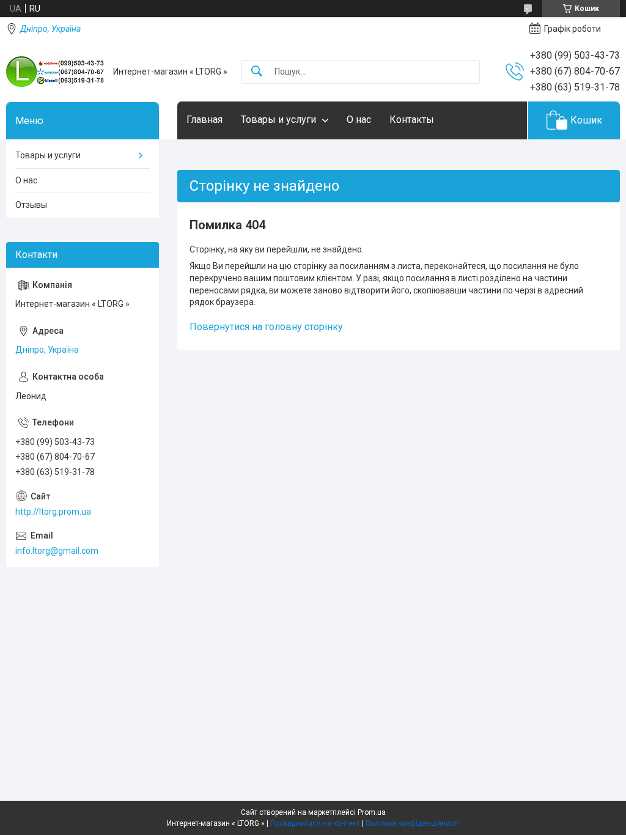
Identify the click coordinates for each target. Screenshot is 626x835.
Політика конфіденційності (412, 823)
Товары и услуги (278, 119)
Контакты (411, 119)
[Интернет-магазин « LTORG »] (55, 71)
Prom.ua (372, 812)
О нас (359, 119)
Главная (204, 119)
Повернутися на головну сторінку (266, 327)
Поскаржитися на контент (315, 823)
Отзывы (31, 205)
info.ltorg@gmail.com (56, 551)
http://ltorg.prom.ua (53, 512)
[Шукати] (256, 71)
